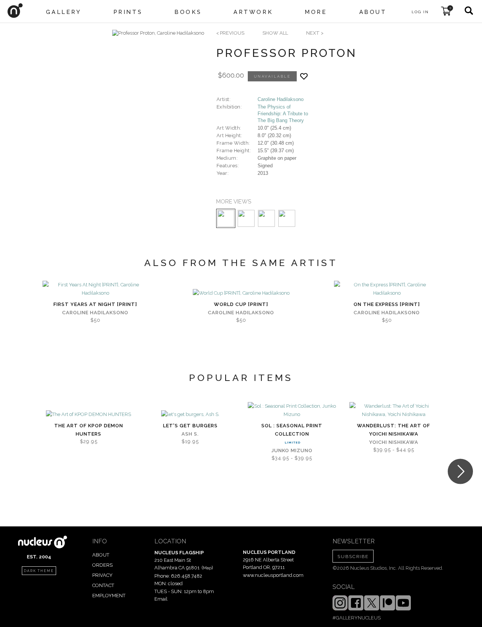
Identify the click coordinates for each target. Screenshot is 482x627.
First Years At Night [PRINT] (95, 304)
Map (207, 567)
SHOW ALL (275, 33)
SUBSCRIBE (353, 556)
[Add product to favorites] (303, 76)
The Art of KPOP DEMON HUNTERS (88, 430)
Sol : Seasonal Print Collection (291, 430)
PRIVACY (102, 575)
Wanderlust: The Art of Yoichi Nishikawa (393, 430)
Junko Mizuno (292, 450)
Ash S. (190, 434)
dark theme (39, 571)
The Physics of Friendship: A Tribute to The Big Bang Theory (283, 113)
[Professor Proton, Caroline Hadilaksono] (158, 33)
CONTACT (103, 585)
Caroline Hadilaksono (281, 99)
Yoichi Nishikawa (393, 442)
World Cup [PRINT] (241, 304)
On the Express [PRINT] (387, 304)
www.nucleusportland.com (273, 575)
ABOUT (100, 555)
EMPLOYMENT (108, 595)
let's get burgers (190, 425)
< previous (230, 33)
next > (314, 33)
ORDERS (102, 565)
